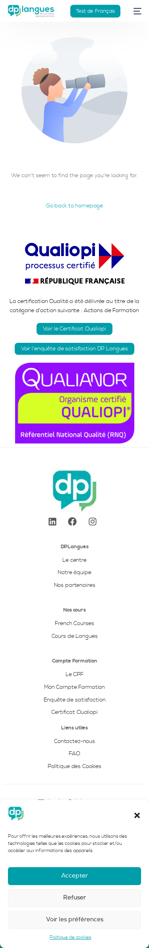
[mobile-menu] (134, 11)
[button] (137, 815)
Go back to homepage (74, 205)
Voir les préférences (74, 919)
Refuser (74, 897)
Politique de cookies (70, 937)
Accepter (74, 876)
